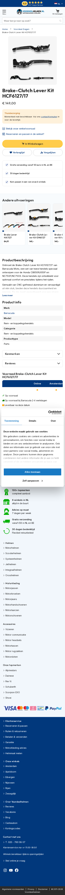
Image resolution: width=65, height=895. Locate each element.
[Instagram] (5, 870)
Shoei (8, 697)
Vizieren (9, 629)
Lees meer (7, 295)
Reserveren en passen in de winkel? (25, 134)
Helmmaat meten (13, 753)
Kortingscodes (12, 828)
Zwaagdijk (10, 793)
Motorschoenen (13, 615)
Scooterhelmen (13, 553)
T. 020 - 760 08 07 (15, 842)
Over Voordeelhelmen (16, 801)
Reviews (10, 363)
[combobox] (32, 21)
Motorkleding (12, 583)
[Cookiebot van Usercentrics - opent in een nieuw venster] (48, 412)
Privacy (31, 889)
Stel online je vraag (15, 860)
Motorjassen (11, 588)
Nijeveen (10, 782)
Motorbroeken (12, 593)
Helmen (9, 543)
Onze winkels (12, 761)
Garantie (9, 742)
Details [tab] (32, 421)
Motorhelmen (12, 548)
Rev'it (8, 681)
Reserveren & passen (16, 726)
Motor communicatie (15, 634)
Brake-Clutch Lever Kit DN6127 (38, 236)
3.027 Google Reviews (35, 5)
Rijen (7, 788)
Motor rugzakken (14, 651)
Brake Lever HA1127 (10, 236)
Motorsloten (11, 656)
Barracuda (9, 313)
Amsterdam (11, 766)
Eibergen (10, 777)
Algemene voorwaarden (13, 889)
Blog (7, 817)
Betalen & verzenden (16, 737)
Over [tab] (53, 421)
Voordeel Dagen (21, 29)
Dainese (9, 675)
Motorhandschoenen (16, 604)
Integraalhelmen (13, 570)
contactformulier (49, 116)
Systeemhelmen (13, 559)
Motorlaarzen (12, 610)
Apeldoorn (10, 771)
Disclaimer (43, 889)
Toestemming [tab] (11, 421)
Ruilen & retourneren (15, 731)
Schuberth (10, 686)
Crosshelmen (12, 575)
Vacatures (10, 812)
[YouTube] (11, 870)
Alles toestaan (32, 472)
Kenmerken (12, 354)
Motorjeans (11, 599)
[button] (58, 3)
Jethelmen (10, 564)
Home (5, 29)
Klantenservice (13, 721)
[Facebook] (17, 870)
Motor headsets (13, 640)
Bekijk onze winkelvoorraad (20, 128)
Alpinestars (11, 670)
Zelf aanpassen (31, 480)
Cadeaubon (11, 823)
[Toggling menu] (4, 12)
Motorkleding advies (15, 748)
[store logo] (31, 12)
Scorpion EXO (12, 692)
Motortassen (11, 645)
